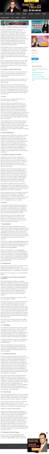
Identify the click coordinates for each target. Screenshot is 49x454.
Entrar (35, 58)
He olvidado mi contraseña (34, 62)
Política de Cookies (17, 445)
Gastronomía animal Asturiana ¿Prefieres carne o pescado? (40, 69)
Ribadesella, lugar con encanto (37, 75)
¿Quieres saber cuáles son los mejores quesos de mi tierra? (40, 79)
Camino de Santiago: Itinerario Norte (38, 72)
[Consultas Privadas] (36, 450)
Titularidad (10, 445)
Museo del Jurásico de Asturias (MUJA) (38, 77)
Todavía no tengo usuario (34, 60)
